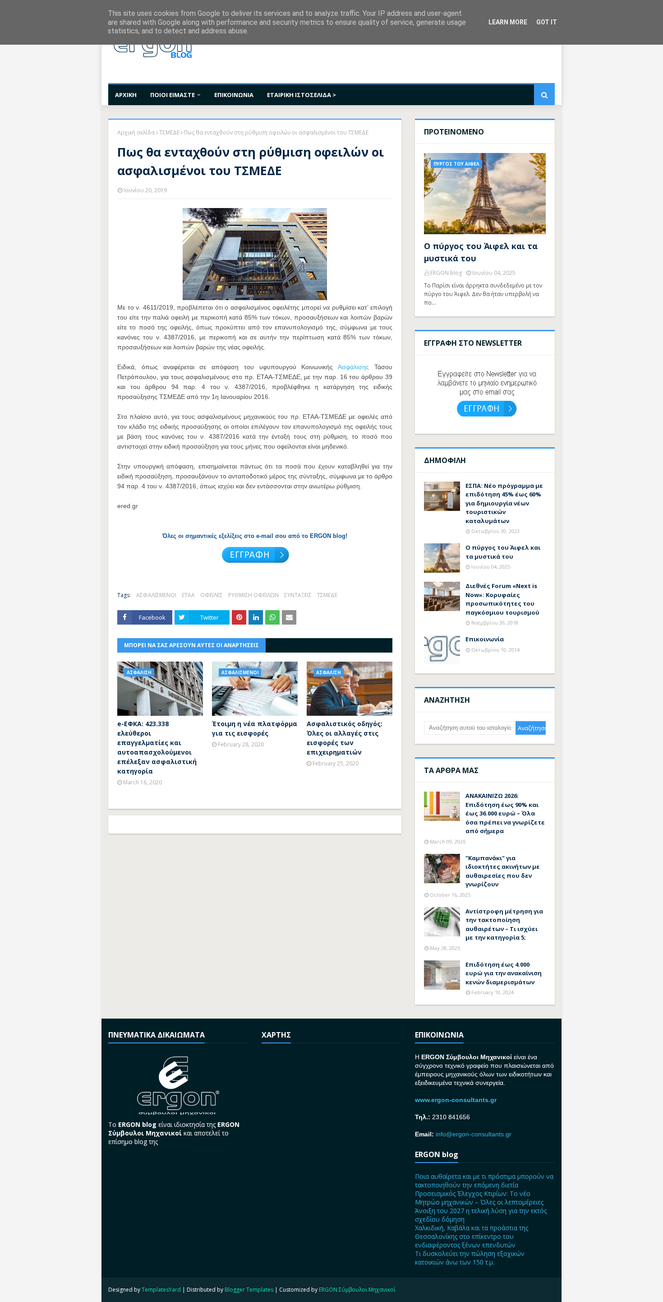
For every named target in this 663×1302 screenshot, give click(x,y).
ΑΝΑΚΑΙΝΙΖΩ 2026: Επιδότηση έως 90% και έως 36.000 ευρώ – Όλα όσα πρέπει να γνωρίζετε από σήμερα (505, 813)
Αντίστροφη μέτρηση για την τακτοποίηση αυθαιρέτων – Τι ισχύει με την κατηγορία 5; (504, 924)
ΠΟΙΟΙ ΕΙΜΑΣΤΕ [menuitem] (172, 95)
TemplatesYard (161, 1289)
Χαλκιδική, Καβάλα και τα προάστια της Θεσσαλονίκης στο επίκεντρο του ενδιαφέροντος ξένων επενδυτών (471, 1236)
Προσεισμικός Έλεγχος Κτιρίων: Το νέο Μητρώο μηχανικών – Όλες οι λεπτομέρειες (479, 1197)
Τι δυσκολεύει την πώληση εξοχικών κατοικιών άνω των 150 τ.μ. (470, 1257)
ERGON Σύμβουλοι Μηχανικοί (357, 1289)
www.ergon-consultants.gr (456, 1099)
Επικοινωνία (484, 639)
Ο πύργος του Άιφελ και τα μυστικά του (481, 252)
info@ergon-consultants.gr (473, 1134)
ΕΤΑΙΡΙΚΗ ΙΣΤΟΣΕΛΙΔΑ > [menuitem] (301, 95)
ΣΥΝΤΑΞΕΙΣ (298, 595)
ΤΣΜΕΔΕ (169, 132)
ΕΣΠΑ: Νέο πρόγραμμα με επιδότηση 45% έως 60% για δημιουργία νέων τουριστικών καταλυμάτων (504, 503)
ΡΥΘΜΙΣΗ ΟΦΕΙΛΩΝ (253, 595)
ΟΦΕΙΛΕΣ (211, 595)
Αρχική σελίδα (136, 132)
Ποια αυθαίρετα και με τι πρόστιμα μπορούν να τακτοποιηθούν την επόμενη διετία (484, 1180)
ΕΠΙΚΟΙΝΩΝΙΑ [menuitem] (233, 95)
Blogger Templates (249, 1289)
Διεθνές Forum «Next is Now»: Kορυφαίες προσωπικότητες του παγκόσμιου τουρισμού (502, 599)
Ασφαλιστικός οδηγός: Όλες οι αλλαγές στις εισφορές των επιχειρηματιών (344, 737)
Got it (546, 22)
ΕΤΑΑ (188, 595)
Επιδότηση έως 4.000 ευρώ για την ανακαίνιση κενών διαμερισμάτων (503, 973)
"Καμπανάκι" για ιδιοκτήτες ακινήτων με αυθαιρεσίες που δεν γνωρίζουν (502, 871)
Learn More (507, 22)
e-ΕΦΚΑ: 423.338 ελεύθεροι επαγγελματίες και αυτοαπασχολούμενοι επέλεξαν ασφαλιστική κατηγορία (157, 747)
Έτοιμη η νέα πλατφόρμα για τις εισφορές (254, 728)
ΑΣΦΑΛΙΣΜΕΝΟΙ (156, 595)
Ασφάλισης (353, 367)
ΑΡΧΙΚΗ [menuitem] (126, 95)
